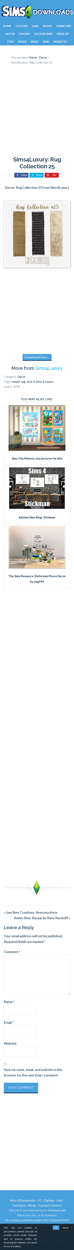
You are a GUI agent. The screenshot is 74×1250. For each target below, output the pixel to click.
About (66, 1227)
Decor (21, 376)
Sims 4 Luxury (45, 381)
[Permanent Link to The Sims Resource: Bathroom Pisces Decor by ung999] (37, 567)
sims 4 (31, 381)
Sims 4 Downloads (37, 12)
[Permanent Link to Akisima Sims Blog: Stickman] (37, 508)
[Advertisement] (37, 111)
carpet (15, 381)
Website (10, 1043)
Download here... (37, 357)
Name (9, 1002)
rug (23, 381)
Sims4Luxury (49, 368)
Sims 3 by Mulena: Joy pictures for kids (37, 458)
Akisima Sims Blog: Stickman (37, 517)
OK (56, 1227)
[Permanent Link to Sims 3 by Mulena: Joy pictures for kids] (37, 449)
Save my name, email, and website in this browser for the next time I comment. (33, 1072)
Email (9, 1022)
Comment (12, 952)
